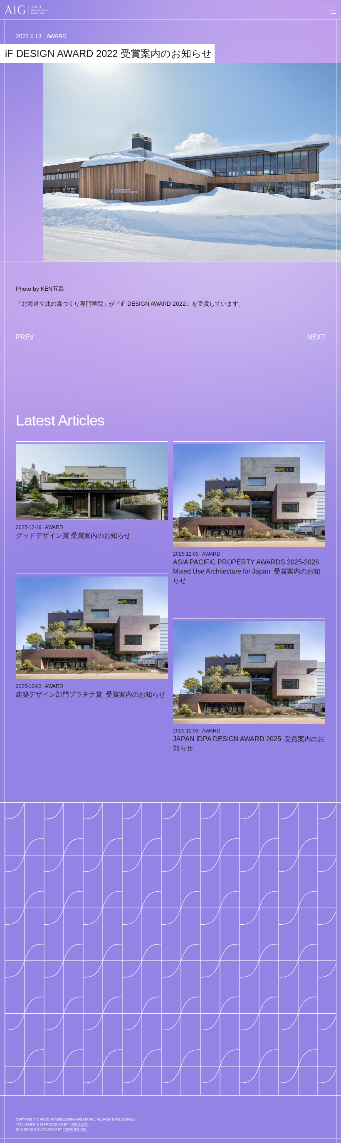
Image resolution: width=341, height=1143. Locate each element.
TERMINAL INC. (75, 1129)
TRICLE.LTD (78, 1124)
